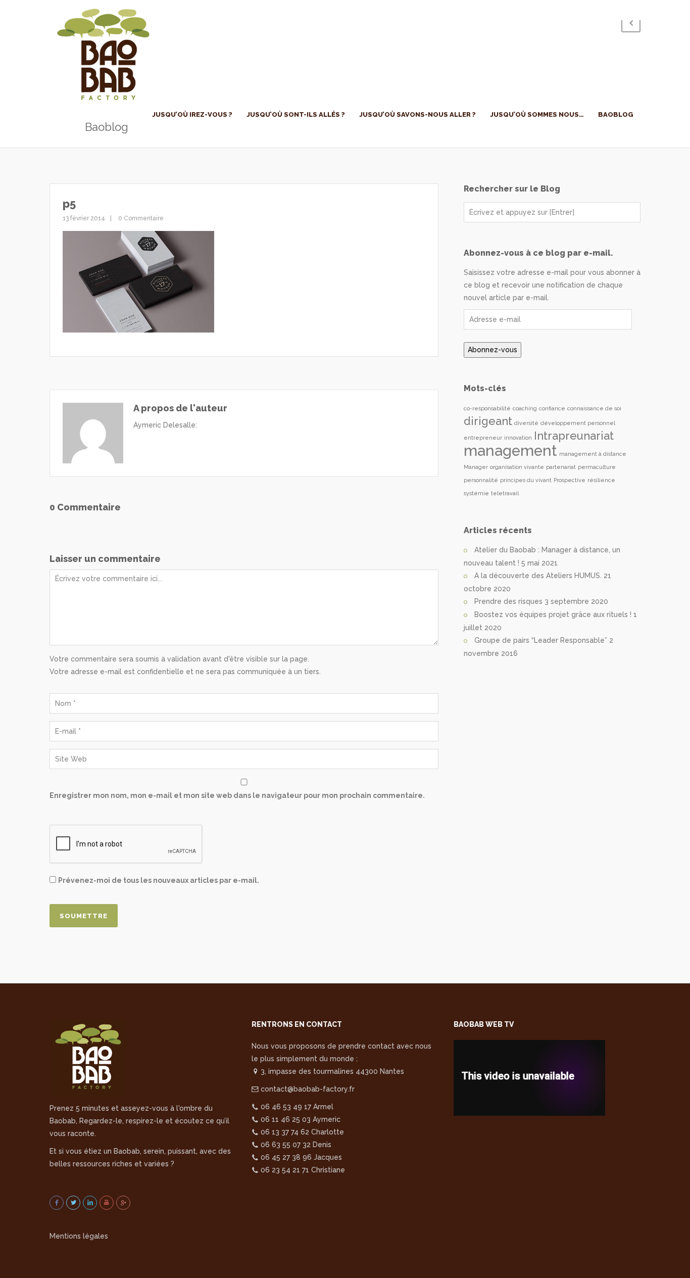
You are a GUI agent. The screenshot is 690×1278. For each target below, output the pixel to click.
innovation (518, 438)
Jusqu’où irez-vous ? (192, 114)
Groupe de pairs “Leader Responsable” (540, 640)
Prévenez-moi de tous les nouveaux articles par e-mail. (158, 880)
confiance (552, 408)
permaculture (597, 467)
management (510, 450)
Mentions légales (79, 1236)
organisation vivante (517, 467)
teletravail (505, 493)
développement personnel (577, 423)
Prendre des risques (508, 601)
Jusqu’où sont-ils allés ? (296, 114)
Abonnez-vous (492, 350)
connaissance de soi (594, 408)
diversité (526, 423)
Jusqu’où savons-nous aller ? (417, 114)
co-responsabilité (487, 408)
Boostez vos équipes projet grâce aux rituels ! (552, 614)
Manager (476, 467)
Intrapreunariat (574, 435)
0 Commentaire (140, 218)
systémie (476, 493)
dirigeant (488, 421)
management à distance (592, 454)
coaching (525, 408)
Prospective (569, 480)
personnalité (481, 480)
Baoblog (615, 114)
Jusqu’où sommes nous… (537, 114)
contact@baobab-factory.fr (307, 1089)
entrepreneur (483, 438)
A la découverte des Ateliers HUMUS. (538, 576)
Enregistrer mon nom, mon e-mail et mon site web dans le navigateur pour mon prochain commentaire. (237, 795)
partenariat (561, 467)
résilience (601, 480)
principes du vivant (526, 480)
